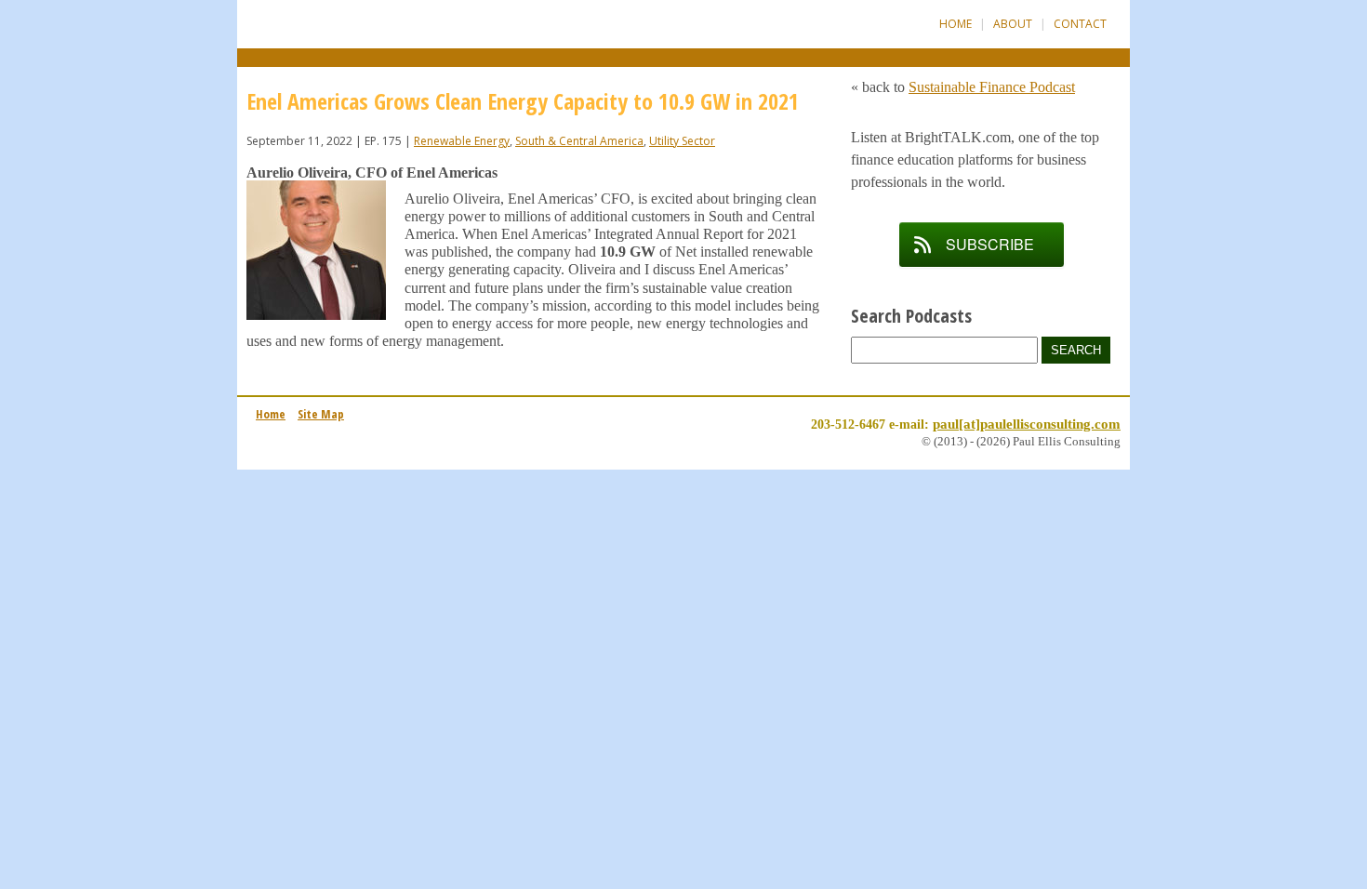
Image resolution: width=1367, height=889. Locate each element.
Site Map (321, 413)
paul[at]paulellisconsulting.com (1027, 423)
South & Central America (579, 141)
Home (955, 24)
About (1012, 24)
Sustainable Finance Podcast (992, 87)
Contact (1080, 24)
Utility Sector (682, 141)
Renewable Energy (462, 141)
